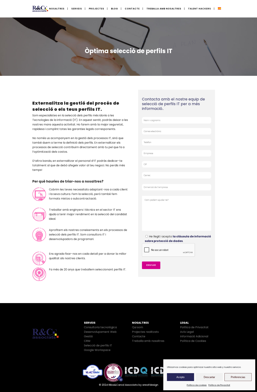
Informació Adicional (194, 336)
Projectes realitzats (145, 332)
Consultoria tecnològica (100, 327)
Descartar (209, 377)
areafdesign (150, 385)
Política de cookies (197, 385)
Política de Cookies (193, 341)
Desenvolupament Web (100, 332)
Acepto (180, 377)
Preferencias (238, 377)
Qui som (137, 327)
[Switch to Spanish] (220, 8)
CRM (87, 341)
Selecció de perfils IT (98, 345)
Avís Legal (187, 332)
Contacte (138, 336)
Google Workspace (97, 350)
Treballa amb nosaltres (148, 341)
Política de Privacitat (219, 385)
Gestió (88, 336)
